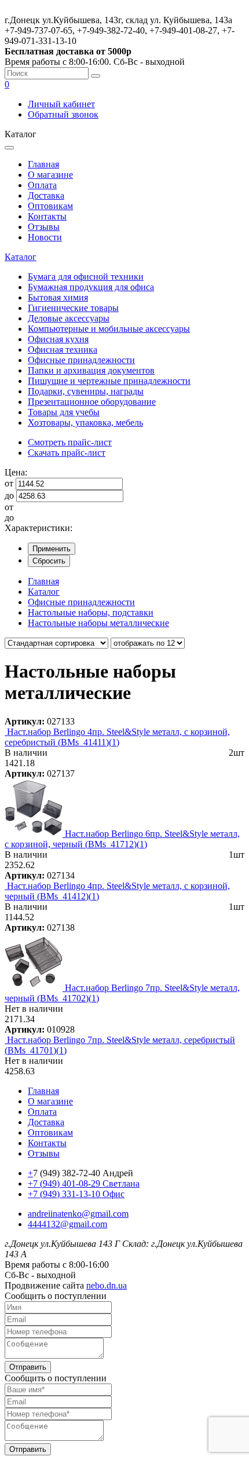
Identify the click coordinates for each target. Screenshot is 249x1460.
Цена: (16, 472)
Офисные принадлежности (81, 360)
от (9, 483)
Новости (45, 237)
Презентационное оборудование (92, 402)
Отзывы (44, 227)
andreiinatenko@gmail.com (78, 1214)
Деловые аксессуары (68, 318)
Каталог (20, 257)
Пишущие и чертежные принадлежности (109, 381)
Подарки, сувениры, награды (86, 391)
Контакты (47, 216)
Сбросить (48, 561)
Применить (51, 548)
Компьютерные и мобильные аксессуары (109, 329)
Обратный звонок (63, 114)
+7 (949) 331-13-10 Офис (76, 1194)
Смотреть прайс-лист (70, 442)
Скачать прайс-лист (66, 453)
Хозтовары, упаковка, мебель (85, 422)
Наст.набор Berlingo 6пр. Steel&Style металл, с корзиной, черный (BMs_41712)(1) (122, 839)
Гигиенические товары (73, 308)
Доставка (46, 195)
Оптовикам (50, 206)
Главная (43, 164)
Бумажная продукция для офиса (91, 287)
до (9, 495)
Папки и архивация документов (91, 370)
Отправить (27, 1367)
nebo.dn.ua (106, 1285)
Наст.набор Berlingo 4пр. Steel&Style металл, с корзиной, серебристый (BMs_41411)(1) (117, 737)
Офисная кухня (58, 339)
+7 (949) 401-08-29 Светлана (84, 1183)
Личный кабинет (61, 104)
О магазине (50, 175)
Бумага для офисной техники (86, 276)
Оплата (42, 185)
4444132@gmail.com (67, 1224)
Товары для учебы (64, 412)
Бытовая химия (58, 297)
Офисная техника (62, 349)
